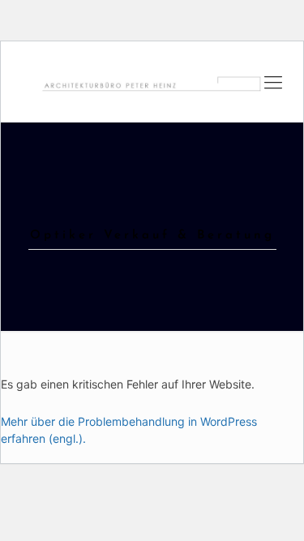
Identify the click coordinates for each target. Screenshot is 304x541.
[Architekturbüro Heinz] (152, 81)
